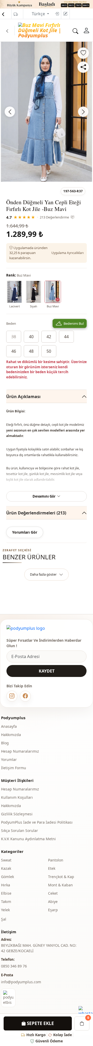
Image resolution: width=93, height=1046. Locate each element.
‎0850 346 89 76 (14, 966)
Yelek (5, 909)
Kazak (6, 868)
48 (31, 351)
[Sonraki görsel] (83, 112)
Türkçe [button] (39, 14)
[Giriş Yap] (57, 14)
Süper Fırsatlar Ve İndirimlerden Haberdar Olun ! (43, 643)
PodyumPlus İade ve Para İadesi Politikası (37, 822)
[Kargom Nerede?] (16, 14)
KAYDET (47, 671)
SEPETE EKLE (40, 1023)
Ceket (53, 893)
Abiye (53, 901)
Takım (6, 901)
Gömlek (7, 876)
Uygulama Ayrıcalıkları (67, 253)
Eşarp (53, 909)
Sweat (6, 860)
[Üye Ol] (65, 14)
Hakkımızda (11, 734)
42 (49, 337)
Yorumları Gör (24, 532)
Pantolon (55, 860)
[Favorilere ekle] (83, 53)
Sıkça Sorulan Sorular (19, 830)
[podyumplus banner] (46, 4)
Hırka (5, 884)
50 (49, 351)
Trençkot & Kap (61, 876)
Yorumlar (9, 759)
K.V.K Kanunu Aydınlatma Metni (28, 838)
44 (66, 337)
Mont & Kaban (60, 884)
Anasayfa (9, 726)
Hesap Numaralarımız (20, 751)
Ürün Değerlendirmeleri (36, 513)
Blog (5, 742)
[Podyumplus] (25, 628)
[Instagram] (11, 696)
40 (31, 337)
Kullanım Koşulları (17, 797)
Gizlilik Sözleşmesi (17, 813)
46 (13, 351)
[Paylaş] (83, 67)
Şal (3, 919)
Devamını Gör (44, 496)
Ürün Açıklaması (23, 396)
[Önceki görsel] (10, 112)
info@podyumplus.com (21, 981)
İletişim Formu (13, 767)
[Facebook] (25, 696)
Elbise (6, 893)
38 (13, 337)
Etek (51, 868)
